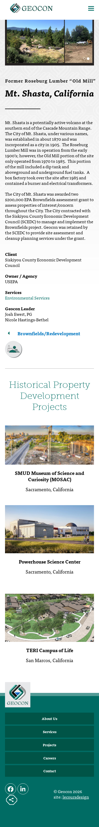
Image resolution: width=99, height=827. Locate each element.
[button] (91, 8)
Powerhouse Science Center (50, 561)
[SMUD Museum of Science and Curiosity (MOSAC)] (49, 444)
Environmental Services (27, 297)
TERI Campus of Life (49, 650)
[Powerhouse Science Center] (49, 528)
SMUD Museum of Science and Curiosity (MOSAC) (49, 476)
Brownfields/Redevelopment (48, 333)
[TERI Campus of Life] (49, 617)
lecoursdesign (76, 796)
